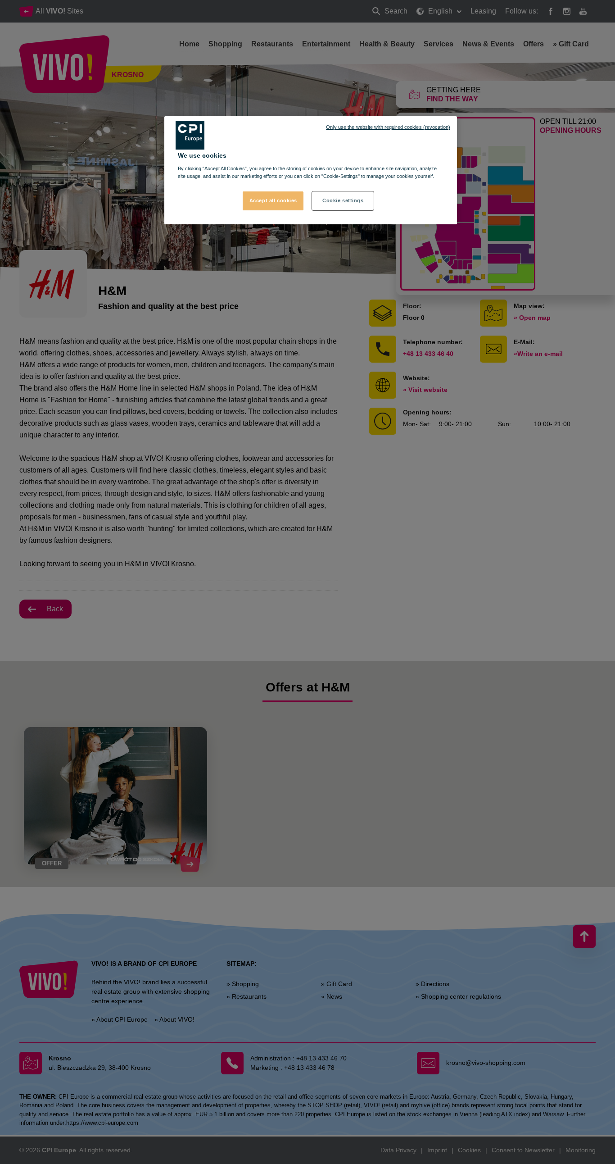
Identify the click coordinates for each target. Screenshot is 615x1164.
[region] (310, 170)
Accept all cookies (273, 200)
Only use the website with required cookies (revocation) (388, 127)
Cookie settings (343, 200)
